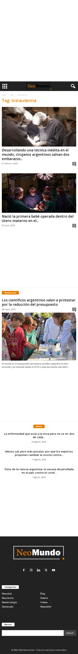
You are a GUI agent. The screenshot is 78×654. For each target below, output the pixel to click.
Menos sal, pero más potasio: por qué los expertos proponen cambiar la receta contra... (39, 453)
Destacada (7, 606)
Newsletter (45, 606)
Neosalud (7, 593)
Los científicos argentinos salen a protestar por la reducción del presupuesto (38, 302)
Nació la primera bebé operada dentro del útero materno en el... (37, 218)
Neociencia (7, 598)
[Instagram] (32, 570)
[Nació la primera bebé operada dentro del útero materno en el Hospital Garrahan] (39, 193)
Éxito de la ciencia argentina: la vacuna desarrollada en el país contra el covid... (39, 470)
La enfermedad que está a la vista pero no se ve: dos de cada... (39, 435)
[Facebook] (24, 570)
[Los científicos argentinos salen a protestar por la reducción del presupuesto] (39, 337)
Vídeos (44, 602)
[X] (47, 570)
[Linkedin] (39, 570)
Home (4, 95)
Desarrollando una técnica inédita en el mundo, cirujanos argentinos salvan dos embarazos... (35, 154)
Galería (44, 598)
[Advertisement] (39, 41)
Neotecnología (9, 602)
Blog (42, 593)
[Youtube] (54, 570)
